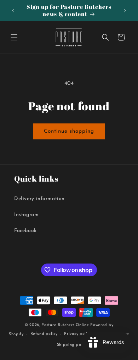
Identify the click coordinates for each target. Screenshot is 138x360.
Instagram (26, 214)
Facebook (25, 230)
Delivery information (39, 198)
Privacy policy (77, 334)
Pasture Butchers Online (65, 325)
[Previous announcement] (13, 10)
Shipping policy (72, 345)
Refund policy (44, 334)
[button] (14, 37)
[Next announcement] (125, 10)
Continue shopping (69, 131)
